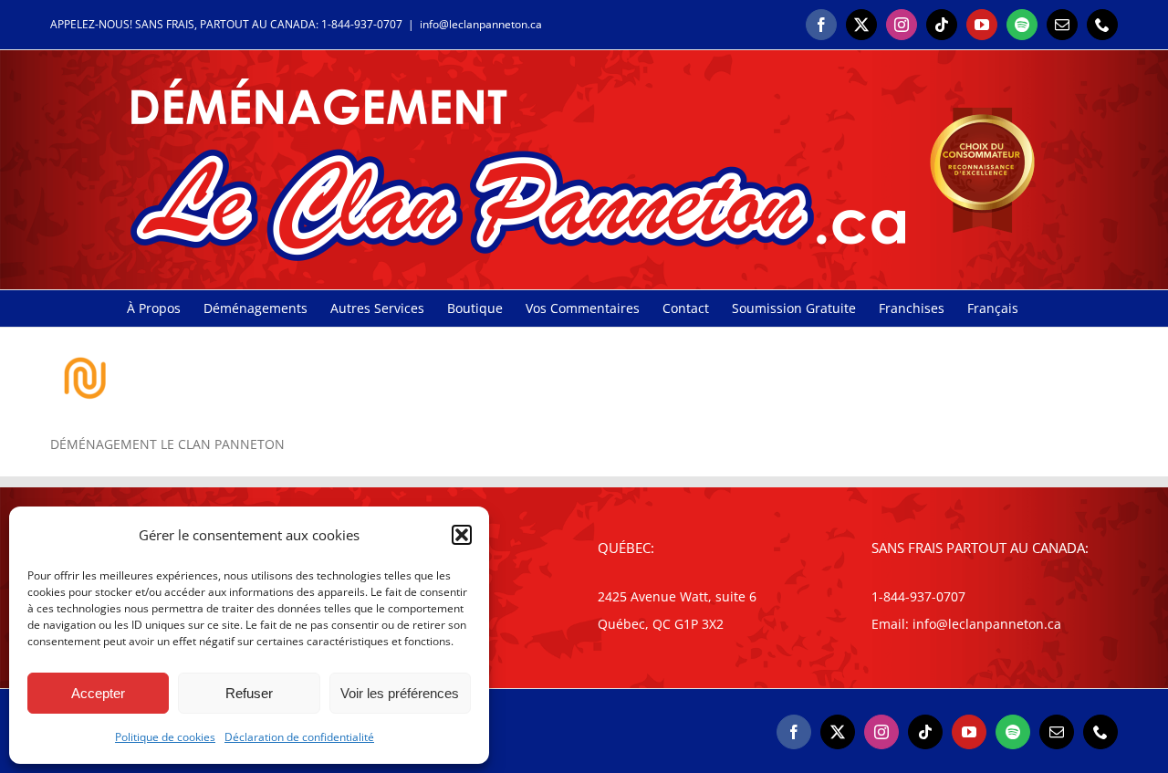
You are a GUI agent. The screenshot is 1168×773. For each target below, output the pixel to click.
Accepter (98, 693)
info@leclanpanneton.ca (481, 24)
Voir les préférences (399, 693)
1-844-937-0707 (361, 24)
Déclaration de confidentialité (299, 737)
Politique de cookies (165, 737)
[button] (462, 535)
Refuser (249, 693)
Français (992, 308)
